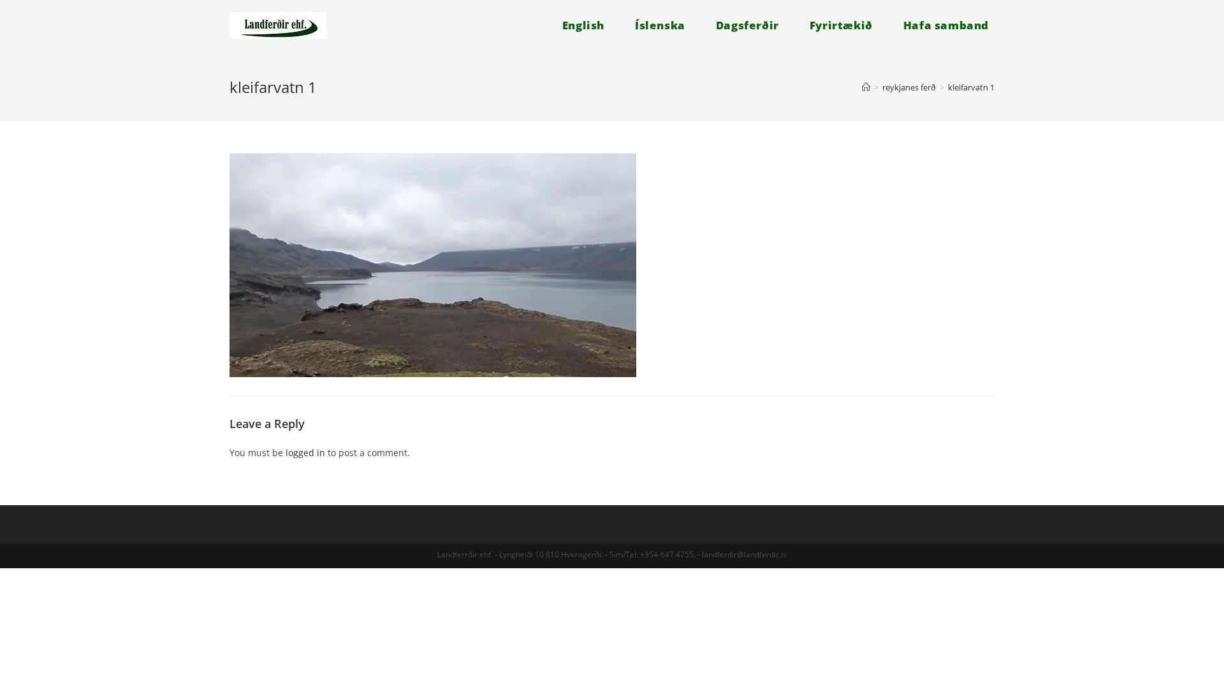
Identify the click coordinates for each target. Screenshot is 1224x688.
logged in (305, 453)
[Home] (866, 87)
